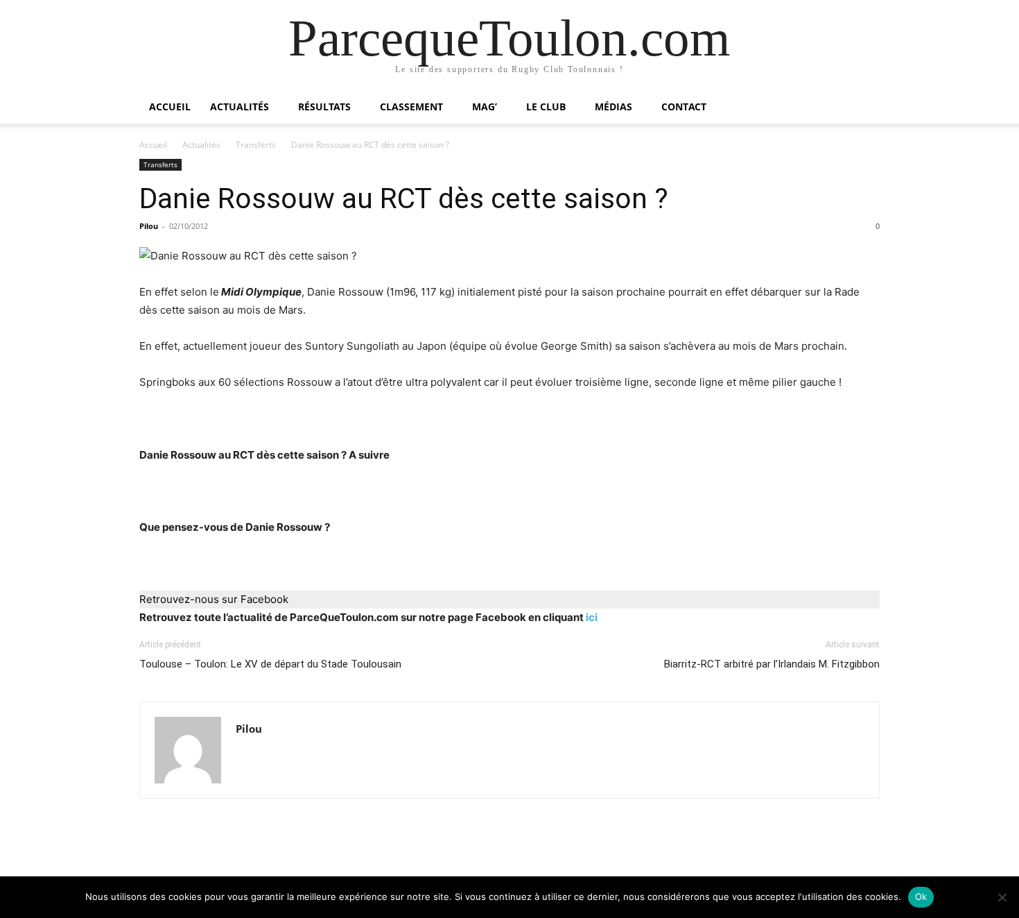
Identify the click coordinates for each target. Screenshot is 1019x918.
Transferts (256, 145)
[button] (863, 107)
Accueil (170, 106)
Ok (921, 896)
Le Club (546, 106)
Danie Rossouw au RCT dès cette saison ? (403, 198)
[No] (1002, 897)
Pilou (148, 226)
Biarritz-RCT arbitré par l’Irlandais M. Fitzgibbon (772, 664)
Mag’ (484, 106)
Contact (683, 106)
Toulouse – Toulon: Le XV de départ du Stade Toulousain (270, 664)
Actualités (239, 106)
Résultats (324, 106)
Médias (613, 106)
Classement (411, 106)
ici (592, 617)
